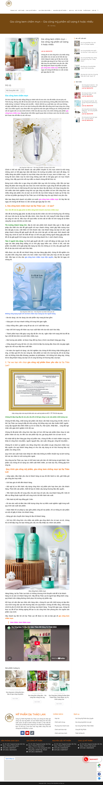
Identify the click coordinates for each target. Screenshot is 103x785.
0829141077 (94, 759)
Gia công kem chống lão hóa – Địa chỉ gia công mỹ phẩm (15, 693)
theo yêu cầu (52, 362)
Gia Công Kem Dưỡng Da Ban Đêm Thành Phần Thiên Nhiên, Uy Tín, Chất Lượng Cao (59, 697)
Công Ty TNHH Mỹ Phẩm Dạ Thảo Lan (55, 783)
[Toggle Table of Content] (21, 90)
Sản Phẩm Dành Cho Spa (19, 689)
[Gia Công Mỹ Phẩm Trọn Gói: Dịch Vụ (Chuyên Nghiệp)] (77, 43)
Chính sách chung (60, 722)
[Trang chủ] (48, 25)
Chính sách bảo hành (61, 733)
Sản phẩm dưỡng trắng (15, 690)
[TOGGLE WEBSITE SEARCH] (98, 10)
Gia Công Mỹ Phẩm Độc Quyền (84, 718)
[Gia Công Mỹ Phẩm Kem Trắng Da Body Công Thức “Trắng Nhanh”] (77, 59)
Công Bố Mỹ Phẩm (80, 729)
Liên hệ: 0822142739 (46, 51)
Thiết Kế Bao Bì (79, 733)
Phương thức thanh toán (62, 726)
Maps (99, 767)
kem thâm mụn (24, 622)
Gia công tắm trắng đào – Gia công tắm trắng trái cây (37, 696)
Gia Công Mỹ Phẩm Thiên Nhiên (84, 726)
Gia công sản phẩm (9, 689)
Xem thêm (15, 698)
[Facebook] (23, 733)
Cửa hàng (52, 25)
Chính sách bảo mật (60, 729)
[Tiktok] (32, 733)
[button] (36, 40)
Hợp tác (57, 718)
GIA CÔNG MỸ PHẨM (34, 741)
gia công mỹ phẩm (37, 362)
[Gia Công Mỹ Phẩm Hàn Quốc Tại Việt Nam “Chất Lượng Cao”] (77, 51)
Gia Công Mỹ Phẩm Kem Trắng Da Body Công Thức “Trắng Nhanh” (89, 59)
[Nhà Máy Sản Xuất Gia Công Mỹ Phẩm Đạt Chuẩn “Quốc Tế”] (77, 75)
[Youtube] (27, 733)
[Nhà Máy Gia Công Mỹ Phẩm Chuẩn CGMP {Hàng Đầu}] (77, 67)
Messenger (99, 776)
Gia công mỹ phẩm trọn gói (83, 722)
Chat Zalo (99, 771)
